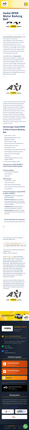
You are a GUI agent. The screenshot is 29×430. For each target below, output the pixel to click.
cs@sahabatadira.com (9, 352)
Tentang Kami (7, 428)
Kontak (14, 428)
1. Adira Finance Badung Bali (12, 243)
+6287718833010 (8, 348)
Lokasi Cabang (21, 428)
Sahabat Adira (10, 256)
